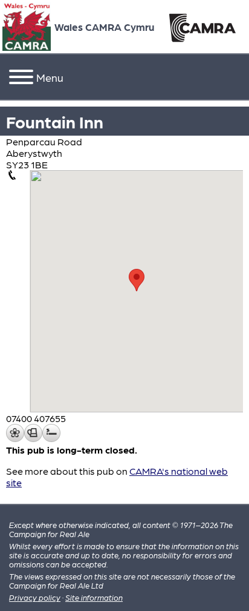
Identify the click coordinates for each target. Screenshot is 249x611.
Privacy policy (34, 597)
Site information (94, 597)
